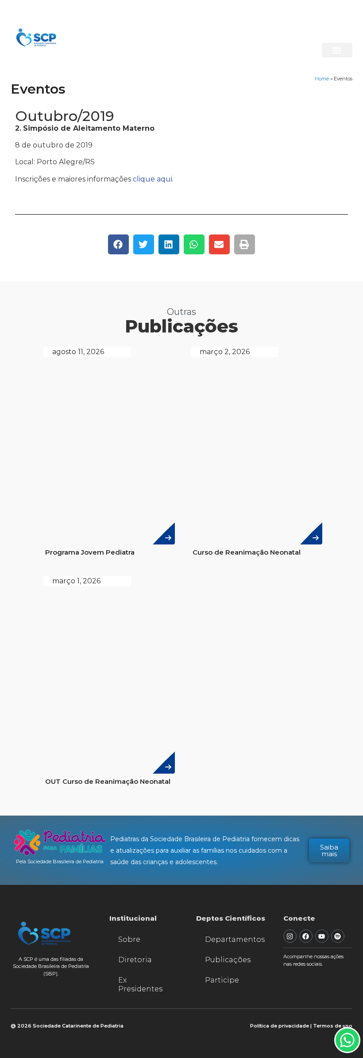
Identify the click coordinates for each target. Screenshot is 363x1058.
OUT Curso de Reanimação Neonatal (107, 781)
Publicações (228, 960)
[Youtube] (321, 936)
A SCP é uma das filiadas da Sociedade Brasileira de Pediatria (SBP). (51, 966)
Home (322, 79)
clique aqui (152, 179)
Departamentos (235, 939)
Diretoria (135, 960)
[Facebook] (306, 936)
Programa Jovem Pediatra (90, 552)
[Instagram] (290, 936)
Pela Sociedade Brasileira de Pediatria (60, 861)
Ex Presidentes (140, 984)
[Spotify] (337, 936)
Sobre (129, 939)
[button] (337, 50)
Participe (222, 980)
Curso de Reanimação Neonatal (247, 552)
